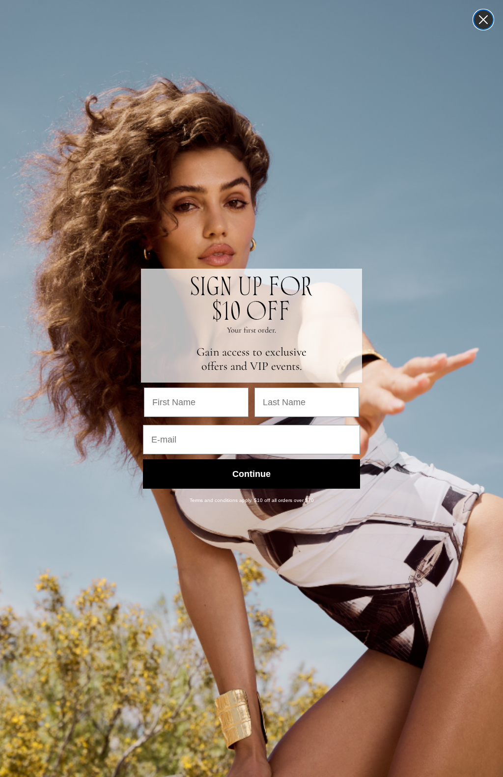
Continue (251, 474)
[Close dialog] (483, 19)
